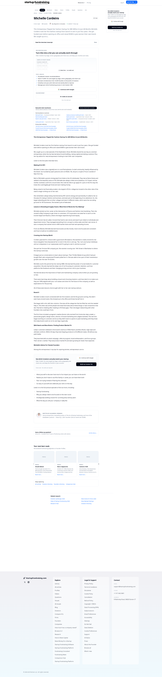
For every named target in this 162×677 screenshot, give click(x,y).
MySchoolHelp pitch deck (41, 117)
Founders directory (59, 484)
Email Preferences (90, 614)
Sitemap (87, 621)
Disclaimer (87, 590)
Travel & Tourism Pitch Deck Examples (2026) (46, 128)
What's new (88, 651)
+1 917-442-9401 (119, 593)
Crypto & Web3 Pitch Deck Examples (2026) (76, 128)
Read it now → (38, 474)
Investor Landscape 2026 (58, 499)
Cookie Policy (88, 594)
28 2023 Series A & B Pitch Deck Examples (76, 126)
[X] (25, 582)
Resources (81, 2)
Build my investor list (86, 364)
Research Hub (55, 503)
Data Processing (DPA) (91, 607)
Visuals (73, 10)
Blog (56, 607)
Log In (122, 2)
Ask (86, 10)
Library (36, 10)
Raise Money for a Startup (63, 641)
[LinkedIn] (28, 582)
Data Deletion (88, 628)
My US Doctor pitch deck (72, 122)
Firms (56, 617)
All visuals (58, 604)
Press (86, 641)
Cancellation (88, 597)
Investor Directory (86, 503)
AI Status (87, 638)
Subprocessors (89, 611)
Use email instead (40, 93)
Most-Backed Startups (87, 501)
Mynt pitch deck (39, 115)
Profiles (67, 10)
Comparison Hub (70, 484)
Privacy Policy (88, 584)
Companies (58, 624)
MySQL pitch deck (70, 117)
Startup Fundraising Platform (64, 648)
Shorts (61, 10)
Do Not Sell (87, 624)
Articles (42, 10)
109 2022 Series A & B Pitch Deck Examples (46, 126)
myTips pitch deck (40, 122)
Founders (58, 621)
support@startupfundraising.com (125, 586)
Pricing (89, 2)
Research (58, 634)
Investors (58, 611)
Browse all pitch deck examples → (88, 108)
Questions (80, 10)
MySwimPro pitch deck (71, 118)
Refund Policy (88, 601)
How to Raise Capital (61, 638)
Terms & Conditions (90, 587)
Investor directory (47, 484)
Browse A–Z (58, 631)
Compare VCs (59, 614)
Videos (56, 10)
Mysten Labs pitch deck (41, 118)
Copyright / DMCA (90, 604)
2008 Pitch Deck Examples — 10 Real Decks (46, 130)
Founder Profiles (48, 13)
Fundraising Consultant (62, 651)
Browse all (87, 648)
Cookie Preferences (90, 631)
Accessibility (88, 617)
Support (87, 634)
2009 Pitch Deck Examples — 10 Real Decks (76, 130)
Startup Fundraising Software (64, 644)
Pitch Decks (49, 10)
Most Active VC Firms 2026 (88, 499)
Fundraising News (60, 655)
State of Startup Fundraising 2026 (60, 501)
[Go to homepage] (37, 3)
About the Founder (90, 644)
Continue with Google (67, 89)
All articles (38, 484)
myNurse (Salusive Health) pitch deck (75, 115)
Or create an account (66, 96)
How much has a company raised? (66, 628)
